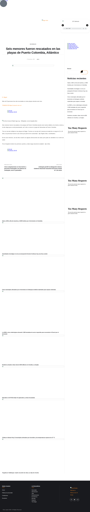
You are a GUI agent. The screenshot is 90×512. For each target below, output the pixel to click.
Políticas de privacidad (7, 492)
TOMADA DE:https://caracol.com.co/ (11, 105)
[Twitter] (74, 499)
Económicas (34, 496)
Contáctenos (5, 495)
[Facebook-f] (71, 499)
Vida (33, 493)
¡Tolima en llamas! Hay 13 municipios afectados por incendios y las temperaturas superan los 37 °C (28, 437)
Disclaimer (4, 498)
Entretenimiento (35, 495)
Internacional (34, 491)
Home (3, 490)
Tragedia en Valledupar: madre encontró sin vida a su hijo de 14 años (20, 472)
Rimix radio (5, 509)
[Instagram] (77, 499)
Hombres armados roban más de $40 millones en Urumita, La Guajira (20, 364)
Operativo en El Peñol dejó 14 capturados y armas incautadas (18, 397)
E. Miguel (4, 97)
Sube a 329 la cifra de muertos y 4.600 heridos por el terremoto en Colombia (22, 221)
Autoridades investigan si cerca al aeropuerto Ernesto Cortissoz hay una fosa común (24, 253)
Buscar (69, 68)
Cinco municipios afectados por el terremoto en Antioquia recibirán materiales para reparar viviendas (29, 289)
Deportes (34, 500)
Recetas (34, 498)
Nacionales (33, 44)
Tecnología (34, 501)
